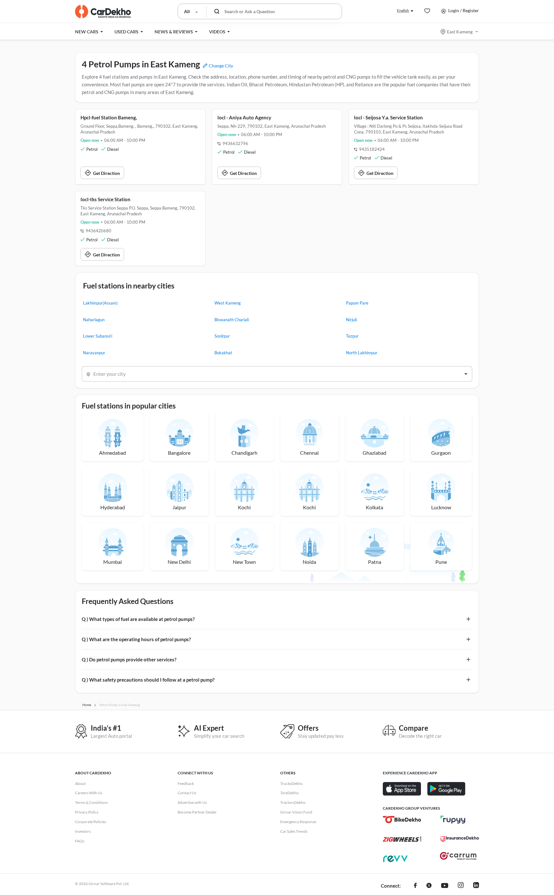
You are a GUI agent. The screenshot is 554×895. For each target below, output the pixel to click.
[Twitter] (429, 886)
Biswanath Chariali (231, 319)
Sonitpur (222, 336)
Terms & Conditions (91, 802)
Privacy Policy (86, 812)
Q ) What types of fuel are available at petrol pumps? (138, 619)
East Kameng (460, 31)
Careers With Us (88, 792)
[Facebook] (415, 886)
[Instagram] (461, 886)
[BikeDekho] (402, 820)
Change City (220, 65)
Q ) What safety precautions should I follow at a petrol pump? (148, 680)
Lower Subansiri (97, 336)
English (403, 10)
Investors (83, 831)
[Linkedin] (476, 886)
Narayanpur (94, 352)
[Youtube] (444, 886)
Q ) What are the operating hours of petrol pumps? (136, 639)
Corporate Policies (90, 821)
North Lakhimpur (361, 352)
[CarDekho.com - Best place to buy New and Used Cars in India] (103, 11)
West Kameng (227, 303)
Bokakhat (223, 352)
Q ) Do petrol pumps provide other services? (129, 659)
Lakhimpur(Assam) (100, 303)
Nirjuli (351, 319)
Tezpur (352, 336)
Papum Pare (357, 303)
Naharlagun (94, 319)
